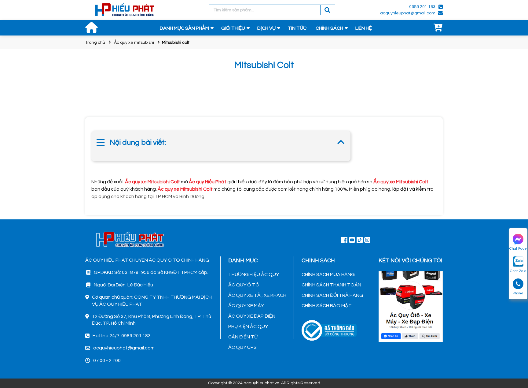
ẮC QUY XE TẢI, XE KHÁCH (257, 295)
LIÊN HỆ (363, 28)
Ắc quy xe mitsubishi (134, 42)
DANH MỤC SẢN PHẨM (184, 28)
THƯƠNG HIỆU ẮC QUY (253, 274)
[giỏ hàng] (438, 28)
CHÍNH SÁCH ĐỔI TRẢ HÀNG (332, 295)
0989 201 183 (422, 7)
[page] (344, 239)
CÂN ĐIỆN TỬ (243, 336)
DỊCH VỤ (266, 28)
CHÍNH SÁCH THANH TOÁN (331, 284)
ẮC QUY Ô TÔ (243, 284)
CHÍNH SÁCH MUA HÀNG (328, 274)
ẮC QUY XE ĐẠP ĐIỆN (251, 316)
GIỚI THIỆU (233, 28)
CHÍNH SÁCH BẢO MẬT (327, 305)
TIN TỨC (297, 28)
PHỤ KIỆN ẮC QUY (248, 326)
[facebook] (411, 305)
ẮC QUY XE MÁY (246, 305)
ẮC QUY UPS (242, 347)
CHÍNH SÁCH (329, 28)
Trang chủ (95, 42)
